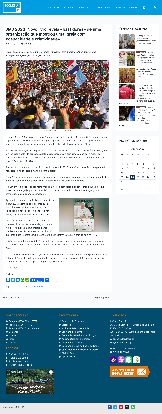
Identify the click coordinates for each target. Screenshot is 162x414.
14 (148, 168)
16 (122, 172)
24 (127, 177)
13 (143, 168)
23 (122, 177)
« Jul (121, 189)
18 (132, 172)
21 (148, 172)
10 (127, 168)
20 (143, 172)
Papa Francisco (38, 286)
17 (127, 172)
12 (138, 168)
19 (138, 172)
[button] (148, 7)
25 (132, 177)
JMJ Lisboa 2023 (20, 286)
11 (132, 168)
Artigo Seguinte (103, 298)
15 (154, 168)
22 (153, 172)
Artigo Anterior (11, 298)
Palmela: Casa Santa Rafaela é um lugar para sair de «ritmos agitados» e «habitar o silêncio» (145, 57)
